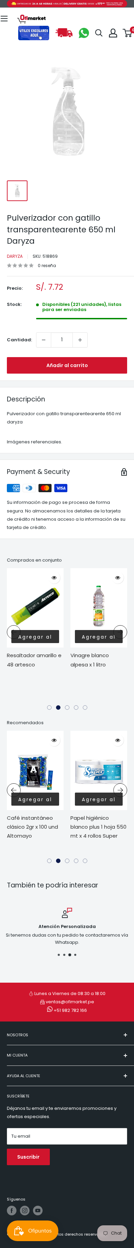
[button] (49, 707)
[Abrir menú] (4, 18)
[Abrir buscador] (99, 33)
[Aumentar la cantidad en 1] (80, 340)
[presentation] (14, 632)
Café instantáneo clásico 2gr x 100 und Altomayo (32, 827)
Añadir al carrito (67, 365)
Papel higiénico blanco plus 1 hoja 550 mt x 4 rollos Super (98, 827)
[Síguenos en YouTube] (38, 1210)
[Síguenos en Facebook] (11, 1210)
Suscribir (28, 1156)
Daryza (15, 256)
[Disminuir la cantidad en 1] (43, 340)
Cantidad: (19, 339)
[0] (127, 33)
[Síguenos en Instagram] (25, 1210)
